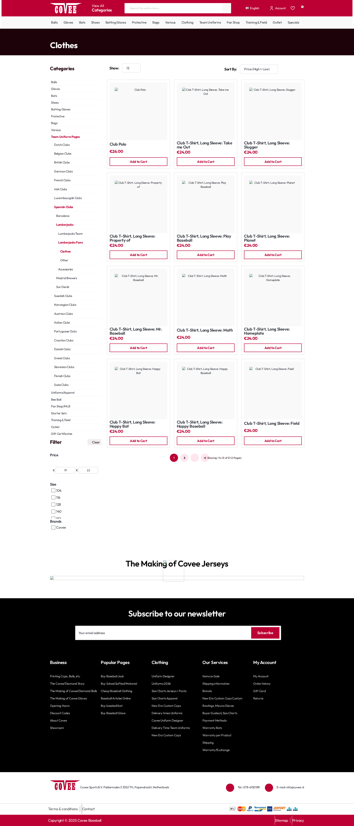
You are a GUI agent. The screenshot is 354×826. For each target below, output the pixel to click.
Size (53, 484)
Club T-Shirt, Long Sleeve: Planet (267, 238)
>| (205, 457)
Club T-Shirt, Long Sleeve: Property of (132, 238)
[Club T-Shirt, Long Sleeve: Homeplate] (273, 297)
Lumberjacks (109, 37)
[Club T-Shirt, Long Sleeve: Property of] (138, 204)
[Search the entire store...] (226, 8)
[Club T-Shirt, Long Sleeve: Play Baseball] (206, 204)
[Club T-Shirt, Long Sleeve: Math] (206, 297)
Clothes (148, 37)
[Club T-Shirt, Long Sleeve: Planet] (273, 204)
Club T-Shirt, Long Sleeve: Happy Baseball (200, 424)
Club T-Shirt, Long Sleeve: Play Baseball (204, 238)
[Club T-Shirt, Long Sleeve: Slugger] (273, 111)
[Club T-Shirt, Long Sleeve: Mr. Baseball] (138, 297)
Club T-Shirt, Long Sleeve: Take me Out (204, 145)
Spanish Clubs (91, 37)
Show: (114, 68)
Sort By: (230, 69)
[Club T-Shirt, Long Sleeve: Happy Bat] (138, 390)
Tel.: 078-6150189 (249, 787)
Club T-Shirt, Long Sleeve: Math (205, 330)
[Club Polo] (138, 111)
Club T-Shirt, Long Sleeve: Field (271, 423)
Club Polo (118, 144)
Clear (96, 442)
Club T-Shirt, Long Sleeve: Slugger (267, 145)
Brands (55, 521)
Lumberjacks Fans (130, 37)
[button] (138, 161)
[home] (51, 37)
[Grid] (288, 69)
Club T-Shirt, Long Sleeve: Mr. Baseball (136, 331)
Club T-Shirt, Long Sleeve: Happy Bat (132, 424)
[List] (300, 69)
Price (54, 455)
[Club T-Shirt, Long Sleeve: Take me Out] (206, 111)
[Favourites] (293, 8)
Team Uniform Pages (67, 37)
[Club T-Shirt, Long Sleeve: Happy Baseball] (206, 390)
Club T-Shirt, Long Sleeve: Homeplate (267, 331)
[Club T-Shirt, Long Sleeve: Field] (273, 390)
